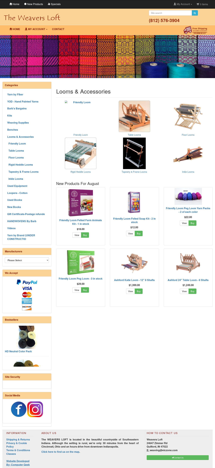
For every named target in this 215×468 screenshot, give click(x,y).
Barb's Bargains (17, 108)
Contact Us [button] (179, 457)
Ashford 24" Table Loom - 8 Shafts (188, 280)
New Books (14, 207)
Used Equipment (17, 186)
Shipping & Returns (18, 439)
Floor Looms (188, 134)
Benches (12, 129)
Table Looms (134, 134)
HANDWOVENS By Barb (21, 221)
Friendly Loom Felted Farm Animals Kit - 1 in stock (80, 222)
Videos (11, 228)
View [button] (76, 235)
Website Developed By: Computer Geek (18, 462)
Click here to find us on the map (60, 452)
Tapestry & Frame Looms (134, 171)
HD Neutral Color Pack (18, 343)
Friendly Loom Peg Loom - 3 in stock (80, 278)
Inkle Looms (188, 171)
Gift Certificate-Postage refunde (26, 214)
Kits (9, 115)
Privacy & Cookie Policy (16, 444)
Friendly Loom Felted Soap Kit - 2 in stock (134, 220)
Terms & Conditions (18, 450)
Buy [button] (85, 235)
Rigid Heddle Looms (81, 171)
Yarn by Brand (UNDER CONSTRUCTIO (21, 237)
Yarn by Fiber (15, 94)
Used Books (14, 200)
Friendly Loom (81, 134)
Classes (11, 454)
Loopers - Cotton (17, 193)
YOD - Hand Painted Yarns (22, 101)
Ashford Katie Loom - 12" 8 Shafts (134, 280)
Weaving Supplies (18, 122)
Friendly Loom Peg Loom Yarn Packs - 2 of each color (188, 210)
